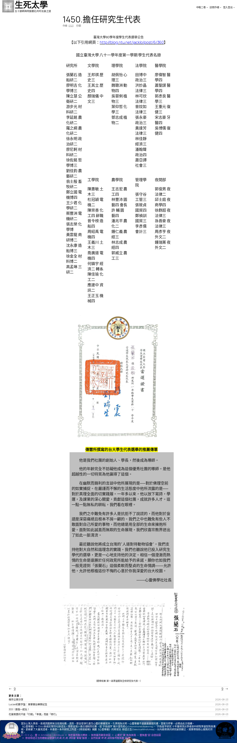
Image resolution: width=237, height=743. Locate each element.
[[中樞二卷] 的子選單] (207, 7)
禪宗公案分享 (16, 699)
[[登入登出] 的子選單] (234, 7)
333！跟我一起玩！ (19, 709)
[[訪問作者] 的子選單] (220, 7)
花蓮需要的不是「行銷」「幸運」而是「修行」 (33, 714)
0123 (71, 25)
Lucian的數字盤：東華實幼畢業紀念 (28, 704)
